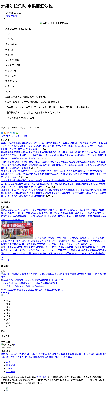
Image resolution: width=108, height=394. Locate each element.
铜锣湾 (35, 354)
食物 (88, 354)
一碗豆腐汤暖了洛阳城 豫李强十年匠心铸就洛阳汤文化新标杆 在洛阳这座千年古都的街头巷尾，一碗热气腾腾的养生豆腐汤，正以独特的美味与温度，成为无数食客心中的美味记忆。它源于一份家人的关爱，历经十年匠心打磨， (53, 241)
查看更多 (5, 260)
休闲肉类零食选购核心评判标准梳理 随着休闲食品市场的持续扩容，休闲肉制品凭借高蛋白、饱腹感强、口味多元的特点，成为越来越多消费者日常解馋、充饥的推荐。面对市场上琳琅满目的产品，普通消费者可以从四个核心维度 (53, 155)
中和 (56, 357)
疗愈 (13, 357)
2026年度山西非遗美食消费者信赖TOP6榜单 (21, 180)
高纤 (42, 357)
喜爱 (70, 357)
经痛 (63, 354)
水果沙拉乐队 (21, 136)
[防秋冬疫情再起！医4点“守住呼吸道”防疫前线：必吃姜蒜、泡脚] (32, 210)
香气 (26, 357)
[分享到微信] (17, 133)
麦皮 (3, 357)
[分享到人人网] (14, 133)
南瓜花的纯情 (49, 354)
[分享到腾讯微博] (11, 133)
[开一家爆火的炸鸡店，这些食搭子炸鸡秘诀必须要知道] (27, 247)
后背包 (18, 354)
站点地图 (10, 372)
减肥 (8, 354)
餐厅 (40, 354)
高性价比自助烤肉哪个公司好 (14, 162)
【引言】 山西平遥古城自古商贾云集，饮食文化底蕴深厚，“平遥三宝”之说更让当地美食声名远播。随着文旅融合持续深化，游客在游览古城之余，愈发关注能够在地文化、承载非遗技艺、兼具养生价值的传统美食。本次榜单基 (53, 183)
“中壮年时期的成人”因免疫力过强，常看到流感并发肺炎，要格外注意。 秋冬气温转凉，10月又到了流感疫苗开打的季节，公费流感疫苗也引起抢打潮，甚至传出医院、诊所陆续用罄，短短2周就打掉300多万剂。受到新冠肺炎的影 (53, 216)
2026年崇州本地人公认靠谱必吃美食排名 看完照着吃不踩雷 (29, 283)
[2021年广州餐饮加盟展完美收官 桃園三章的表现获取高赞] (28, 274)
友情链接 (10, 368)
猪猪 (13, 354)
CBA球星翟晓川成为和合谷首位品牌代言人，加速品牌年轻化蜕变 (32, 290)
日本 (29, 354)
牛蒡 (84, 354)
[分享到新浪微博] (8, 133)
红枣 (60, 357)
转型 (8, 357)
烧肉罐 (78, 354)
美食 (58, 354)
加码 (93, 354)
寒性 (105, 354)
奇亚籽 (99, 354)
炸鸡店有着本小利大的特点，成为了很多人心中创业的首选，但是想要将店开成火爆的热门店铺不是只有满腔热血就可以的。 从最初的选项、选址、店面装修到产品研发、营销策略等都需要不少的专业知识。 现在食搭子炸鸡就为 (53, 253)
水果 (3, 136)
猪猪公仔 (70, 354)
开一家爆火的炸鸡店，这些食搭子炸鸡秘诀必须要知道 (79, 247)
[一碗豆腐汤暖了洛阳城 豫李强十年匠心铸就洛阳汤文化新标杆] (17, 238)
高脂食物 (49, 357)
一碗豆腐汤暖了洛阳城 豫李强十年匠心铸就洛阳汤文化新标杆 (62, 238)
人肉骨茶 (19, 357)
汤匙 (24, 354)
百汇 (8, 136)
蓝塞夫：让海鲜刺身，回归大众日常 (18, 143)
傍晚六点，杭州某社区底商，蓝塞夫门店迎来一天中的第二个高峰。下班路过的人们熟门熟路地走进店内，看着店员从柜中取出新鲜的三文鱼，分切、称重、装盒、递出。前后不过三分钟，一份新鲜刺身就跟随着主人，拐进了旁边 (54, 146)
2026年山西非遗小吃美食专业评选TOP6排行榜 (22, 190)
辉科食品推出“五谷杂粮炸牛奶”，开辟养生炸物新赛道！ (27, 171)
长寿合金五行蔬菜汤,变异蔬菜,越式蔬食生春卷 (23, 286)
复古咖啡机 (34, 357)
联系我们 (10, 365)
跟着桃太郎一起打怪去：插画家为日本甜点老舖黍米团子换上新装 (32, 280)
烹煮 (65, 357)
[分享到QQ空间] (5, 133)
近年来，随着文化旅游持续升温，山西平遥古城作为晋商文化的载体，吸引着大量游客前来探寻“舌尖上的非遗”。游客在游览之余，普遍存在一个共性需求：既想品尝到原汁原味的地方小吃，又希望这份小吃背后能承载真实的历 (53, 193)
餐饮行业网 (11, 16)
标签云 (9, 362)
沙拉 (13, 136)
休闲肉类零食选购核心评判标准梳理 (18, 152)
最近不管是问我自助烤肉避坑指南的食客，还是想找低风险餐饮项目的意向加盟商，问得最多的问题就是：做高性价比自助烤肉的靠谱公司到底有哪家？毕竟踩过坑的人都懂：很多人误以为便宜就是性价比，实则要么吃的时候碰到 (54, 165)
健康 (3, 354)
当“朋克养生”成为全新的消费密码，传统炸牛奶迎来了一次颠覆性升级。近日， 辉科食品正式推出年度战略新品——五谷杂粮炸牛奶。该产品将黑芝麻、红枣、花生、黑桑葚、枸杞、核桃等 (54, 174)
